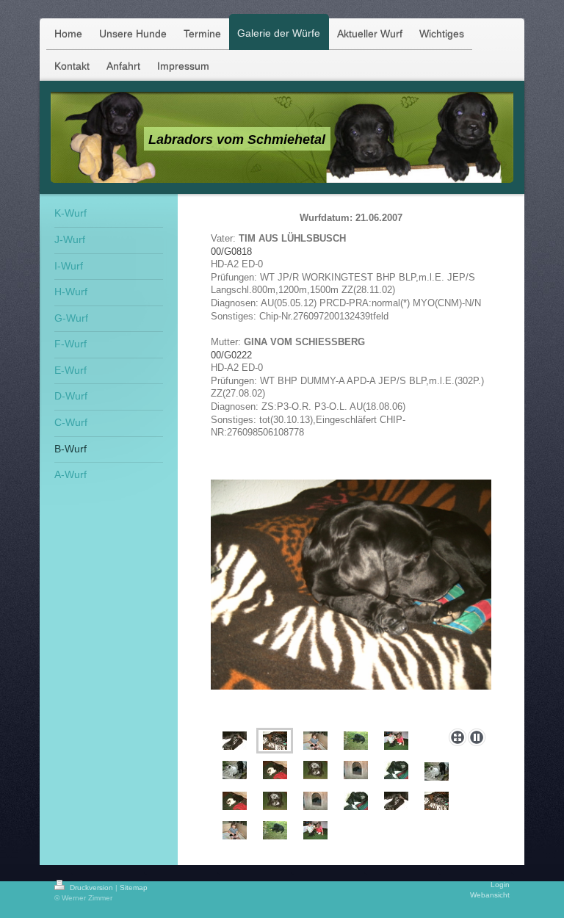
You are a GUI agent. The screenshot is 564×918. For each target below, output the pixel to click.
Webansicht (490, 895)
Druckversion (91, 887)
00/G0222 (231, 355)
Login (500, 885)
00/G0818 (231, 252)
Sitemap (134, 887)
